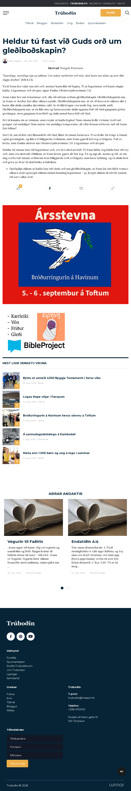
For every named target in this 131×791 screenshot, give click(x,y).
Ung (69, 23)
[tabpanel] (33, 541)
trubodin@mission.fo (81, 697)
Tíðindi (29, 23)
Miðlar (10, 710)
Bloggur (42, 23)
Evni (9, 698)
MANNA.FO (109, 3)
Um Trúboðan (16, 670)
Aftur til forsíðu (31, 12)
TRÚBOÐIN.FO (79, 3)
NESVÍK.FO (95, 3)
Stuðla (110, 12)
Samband (13, 678)
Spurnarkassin (97, 23)
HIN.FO (121, 3)
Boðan (80, 23)
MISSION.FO (61, 3)
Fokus (10, 694)
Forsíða (11, 657)
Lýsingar (12, 674)
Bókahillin (57, 23)
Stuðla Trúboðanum (19, 666)
